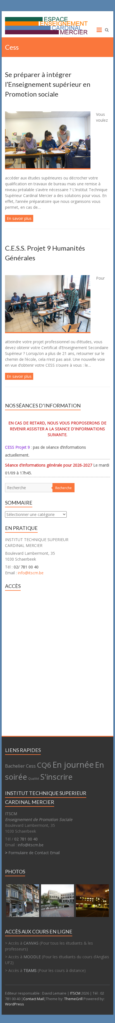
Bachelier (15, 766)
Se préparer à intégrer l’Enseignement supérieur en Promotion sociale (47, 84)
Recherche (63, 488)
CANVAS (31, 943)
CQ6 (44, 765)
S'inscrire (56, 776)
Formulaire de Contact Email (32, 852)
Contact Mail (33, 998)
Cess (31, 766)
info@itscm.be (31, 572)
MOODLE (32, 956)
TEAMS (30, 970)
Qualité (33, 779)
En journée (73, 764)
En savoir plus (19, 218)
